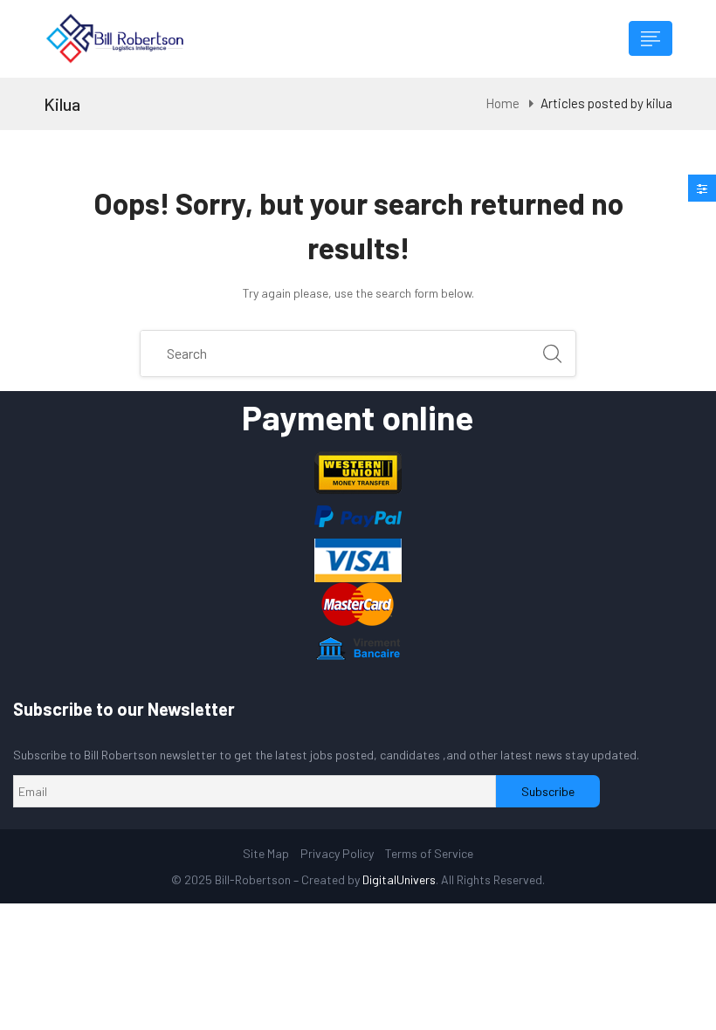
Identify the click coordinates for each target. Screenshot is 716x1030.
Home (502, 103)
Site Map (266, 853)
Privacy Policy (337, 853)
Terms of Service (429, 853)
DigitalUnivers (399, 879)
